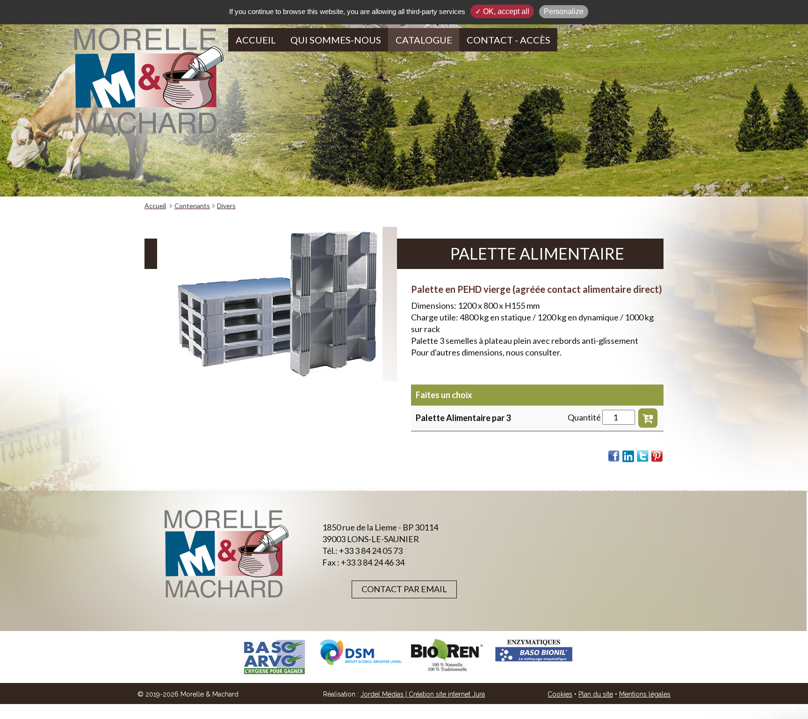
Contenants (192, 206)
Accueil (256, 39)
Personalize (564, 11)
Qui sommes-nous (335, 39)
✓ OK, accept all (502, 11)
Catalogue (424, 39)
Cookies (560, 694)
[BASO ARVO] (274, 657)
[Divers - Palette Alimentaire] (277, 304)
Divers (226, 206)
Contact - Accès (508, 39)
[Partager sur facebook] (614, 456)
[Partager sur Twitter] (643, 456)
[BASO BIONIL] (534, 650)
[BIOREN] (447, 655)
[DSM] (361, 652)
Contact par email (404, 589)
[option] (274, 657)
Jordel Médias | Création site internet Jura (423, 694)
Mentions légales (645, 694)
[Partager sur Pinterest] (657, 456)
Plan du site (595, 694)
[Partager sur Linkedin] (628, 456)
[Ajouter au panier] (647, 417)
